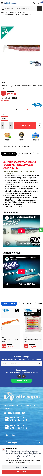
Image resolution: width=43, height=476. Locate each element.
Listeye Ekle (6, 146)
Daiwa (3, 337)
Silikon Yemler (21, 12)
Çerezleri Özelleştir (21, 467)
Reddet (8, 461)
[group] (21, 46)
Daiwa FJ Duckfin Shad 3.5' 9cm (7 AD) (32, 340)
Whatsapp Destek (22, 381)
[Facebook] (19, 376)
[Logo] (22, 396)
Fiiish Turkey (18, 204)
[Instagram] (24, 376)
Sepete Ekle (25, 125)
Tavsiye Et (17, 146)
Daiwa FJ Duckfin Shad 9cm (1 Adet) (10, 340)
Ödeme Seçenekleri (25, 154)
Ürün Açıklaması (9, 154)
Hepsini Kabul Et (21, 471)
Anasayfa (4, 12)
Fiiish (3, 83)
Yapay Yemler (12, 12)
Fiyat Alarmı (27, 146)
